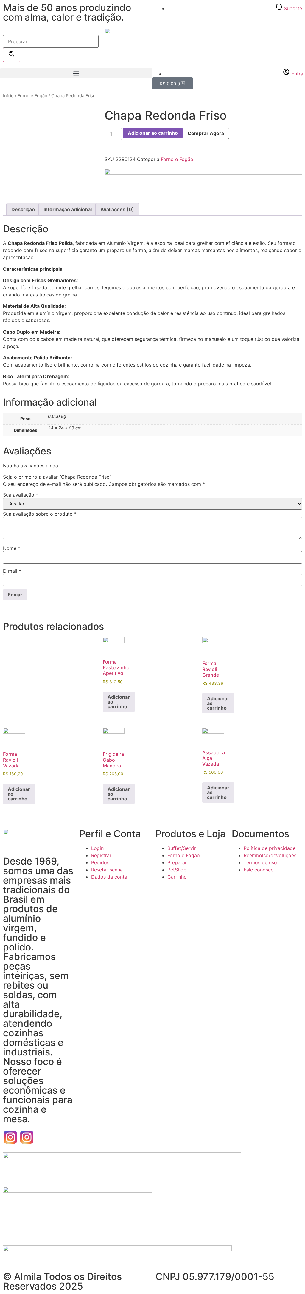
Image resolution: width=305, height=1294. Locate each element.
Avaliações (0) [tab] (117, 209)
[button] (76, 73)
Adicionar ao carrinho (153, 133)
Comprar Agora (206, 133)
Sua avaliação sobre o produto (40, 513)
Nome (11, 548)
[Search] (11, 55)
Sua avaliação (20, 494)
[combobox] (51, 41)
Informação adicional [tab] (67, 209)
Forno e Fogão (32, 95)
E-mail (12, 570)
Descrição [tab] (23, 209)
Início (8, 95)
